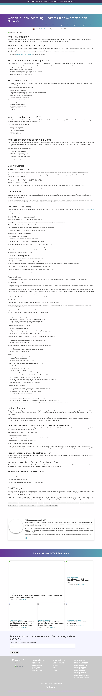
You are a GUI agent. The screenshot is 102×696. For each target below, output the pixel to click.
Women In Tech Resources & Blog (53, 25)
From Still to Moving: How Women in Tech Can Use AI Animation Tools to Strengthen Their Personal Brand (36, 596)
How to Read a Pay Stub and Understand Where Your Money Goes (78, 580)
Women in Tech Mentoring (28, 503)
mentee (40, 503)
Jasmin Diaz (24, 599)
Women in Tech (13, 503)
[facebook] (41, 690)
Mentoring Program (86, 503)
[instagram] (51, 690)
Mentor (47, 503)
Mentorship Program (71, 503)
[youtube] (60, 690)
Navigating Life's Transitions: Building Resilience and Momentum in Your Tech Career (51, 623)
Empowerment (12, 505)
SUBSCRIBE (14, 652)
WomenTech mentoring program (47, 505)
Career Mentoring (57, 503)
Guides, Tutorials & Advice (16, 593)
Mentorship (31, 505)
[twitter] (55, 690)
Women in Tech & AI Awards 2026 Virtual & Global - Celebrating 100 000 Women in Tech (53, 1)
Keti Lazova (81, 625)
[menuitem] (37, 665)
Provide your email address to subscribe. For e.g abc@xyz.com (23, 649)
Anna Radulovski (39, 520)
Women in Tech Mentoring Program (24, 54)
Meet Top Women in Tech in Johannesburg (77, 622)
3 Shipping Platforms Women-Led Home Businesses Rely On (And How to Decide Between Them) (22, 623)
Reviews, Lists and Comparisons (74, 620)
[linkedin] (46, 690)
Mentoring (22, 505)
